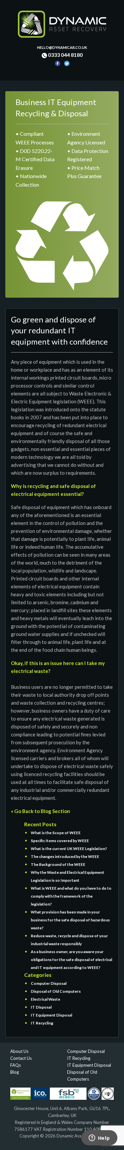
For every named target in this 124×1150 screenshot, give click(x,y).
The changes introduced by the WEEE (65, 856)
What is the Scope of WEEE (56, 832)
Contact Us (21, 1058)
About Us (19, 1051)
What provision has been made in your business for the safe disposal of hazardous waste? (70, 919)
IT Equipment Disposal (51, 1015)
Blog (14, 1072)
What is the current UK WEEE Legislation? (69, 848)
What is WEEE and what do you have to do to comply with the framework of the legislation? (71, 896)
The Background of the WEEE (58, 864)
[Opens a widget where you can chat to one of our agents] (99, 1138)
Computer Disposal (48, 983)
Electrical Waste (45, 999)
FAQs (15, 1065)
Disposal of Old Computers (56, 991)
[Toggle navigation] (14, 76)
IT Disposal (41, 1007)
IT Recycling (42, 1022)
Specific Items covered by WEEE (60, 840)
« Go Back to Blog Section (40, 811)
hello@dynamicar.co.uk (62, 47)
